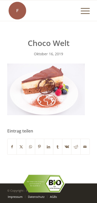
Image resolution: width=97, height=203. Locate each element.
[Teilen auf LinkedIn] (48, 146)
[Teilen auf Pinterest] (39, 146)
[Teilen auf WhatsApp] (30, 146)
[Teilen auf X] (21, 146)
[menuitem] (83, 10)
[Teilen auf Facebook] (12, 146)
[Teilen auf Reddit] (75, 146)
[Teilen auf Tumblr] (57, 146)
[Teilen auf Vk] (66, 146)
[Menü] (83, 10)
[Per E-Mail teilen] (85, 146)
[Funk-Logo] (40, 10)
